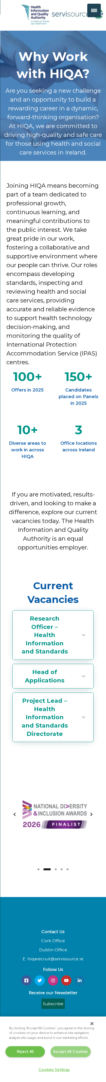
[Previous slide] (14, 814)
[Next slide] (91, 814)
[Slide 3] (56, 869)
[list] (53, 814)
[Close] (91, 1023)
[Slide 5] (68, 869)
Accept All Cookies (70, 1051)
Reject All (25, 1051)
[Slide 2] (47, 869)
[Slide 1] (38, 869)
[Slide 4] (62, 869)
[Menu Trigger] (94, 10)
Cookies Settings (54, 1070)
